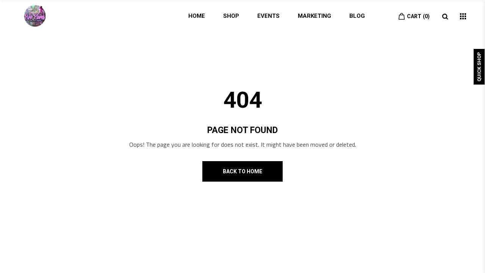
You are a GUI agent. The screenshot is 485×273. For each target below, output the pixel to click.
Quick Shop (479, 67)
